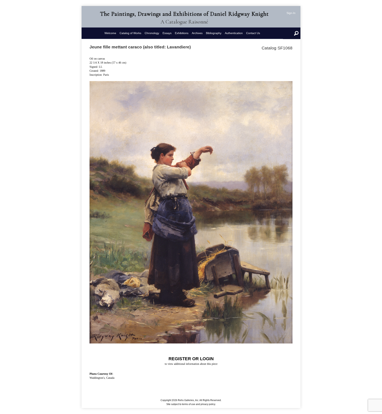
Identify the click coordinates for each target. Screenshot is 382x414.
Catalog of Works (130, 33)
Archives (197, 33)
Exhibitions (181, 33)
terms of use (188, 404)
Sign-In (290, 13)
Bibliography (213, 33)
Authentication (234, 33)
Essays (167, 33)
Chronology (152, 33)
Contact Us (253, 33)
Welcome (110, 33)
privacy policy (208, 404)
